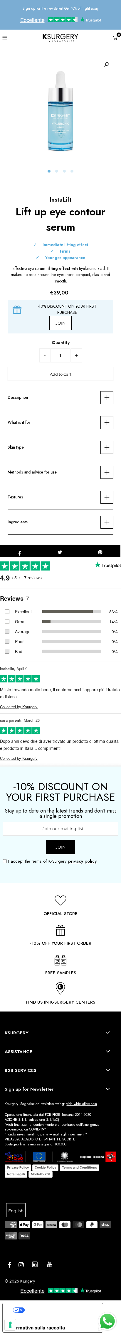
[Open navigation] (13, 37)
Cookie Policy (45, 1167)
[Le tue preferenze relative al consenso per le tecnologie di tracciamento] (10, 1324)
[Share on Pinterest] (100, 551)
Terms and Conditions (79, 1167)
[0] (115, 38)
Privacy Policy (18, 1167)
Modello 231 (40, 1174)
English (15, 1210)
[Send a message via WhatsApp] (107, 1321)
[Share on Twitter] (60, 551)
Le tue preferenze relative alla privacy (62, 1309)
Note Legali (16, 1174)
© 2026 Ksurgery (20, 1281)
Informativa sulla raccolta (36, 1328)
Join (60, 323)
